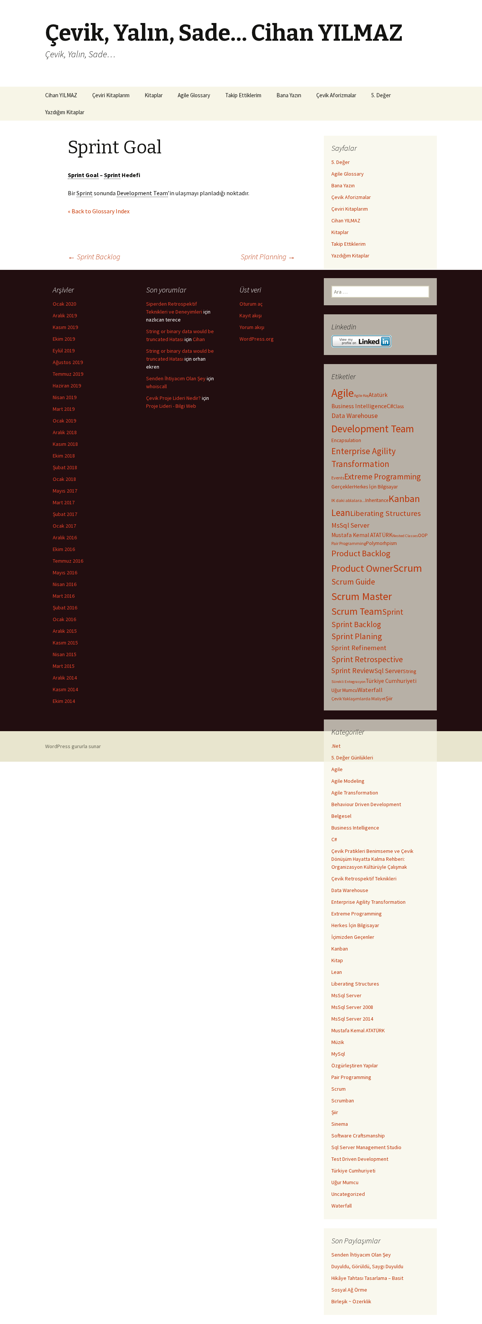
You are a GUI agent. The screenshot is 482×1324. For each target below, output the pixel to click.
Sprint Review (352, 670)
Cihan (199, 339)
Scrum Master (361, 596)
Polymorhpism (381, 543)
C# (390, 406)
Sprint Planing (356, 636)
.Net (335, 745)
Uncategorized (348, 1194)
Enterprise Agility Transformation (368, 901)
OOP (423, 535)
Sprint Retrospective (367, 659)
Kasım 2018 (65, 444)
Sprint (392, 612)
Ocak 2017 (64, 525)
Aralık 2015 (65, 631)
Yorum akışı (251, 327)
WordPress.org (256, 338)
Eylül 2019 (64, 350)
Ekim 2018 (64, 455)
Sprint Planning (268, 256)
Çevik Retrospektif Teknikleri (364, 878)
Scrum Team (356, 611)
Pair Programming (348, 543)
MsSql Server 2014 (352, 1018)
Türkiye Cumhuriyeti (391, 680)
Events (337, 478)
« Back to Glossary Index (99, 211)
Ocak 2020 (64, 303)
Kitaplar (154, 95)
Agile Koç (361, 395)
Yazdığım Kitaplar (64, 112)
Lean (340, 513)
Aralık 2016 (65, 537)
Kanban (404, 498)
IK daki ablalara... (348, 500)
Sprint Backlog (94, 256)
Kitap (337, 960)
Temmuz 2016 (68, 560)
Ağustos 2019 (68, 362)
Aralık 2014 (65, 677)
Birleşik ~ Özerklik (351, 1301)
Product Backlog (360, 553)
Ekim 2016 (64, 549)
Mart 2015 (64, 666)
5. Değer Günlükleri (352, 757)
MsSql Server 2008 (352, 1007)
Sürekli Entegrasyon (348, 681)
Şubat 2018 (65, 467)
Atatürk (378, 394)
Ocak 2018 (64, 479)
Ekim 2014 (64, 701)
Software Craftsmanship (358, 1135)
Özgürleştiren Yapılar (354, 1065)
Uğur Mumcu (344, 690)
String (409, 671)
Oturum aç (250, 303)
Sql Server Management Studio (366, 1147)
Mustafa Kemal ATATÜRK (361, 535)
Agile (342, 393)
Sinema (339, 1123)
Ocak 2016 (64, 619)
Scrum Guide (353, 582)
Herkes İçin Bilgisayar (376, 487)
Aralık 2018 (65, 432)
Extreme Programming (382, 476)
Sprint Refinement (358, 647)
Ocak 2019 (64, 420)
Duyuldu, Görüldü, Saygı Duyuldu (367, 1266)
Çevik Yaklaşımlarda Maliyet (358, 698)
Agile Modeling (348, 781)
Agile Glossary (194, 95)
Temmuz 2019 (68, 373)
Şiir (389, 698)
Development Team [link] (142, 193)
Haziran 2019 (67, 385)
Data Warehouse (354, 415)
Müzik (337, 1042)
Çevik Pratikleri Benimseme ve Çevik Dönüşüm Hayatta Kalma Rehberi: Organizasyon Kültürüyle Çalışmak (372, 859)
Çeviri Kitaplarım (111, 95)
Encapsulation (346, 440)
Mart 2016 (64, 595)
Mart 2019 (64, 409)
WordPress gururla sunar (73, 746)
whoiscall (156, 386)
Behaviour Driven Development (366, 804)
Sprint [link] (112, 175)
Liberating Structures (385, 513)
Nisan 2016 (64, 584)
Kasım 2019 (65, 327)
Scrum (407, 568)
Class (398, 406)
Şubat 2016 (65, 607)
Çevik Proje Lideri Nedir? (173, 398)
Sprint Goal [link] (83, 175)
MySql (338, 1053)
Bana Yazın (288, 95)
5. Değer (381, 95)
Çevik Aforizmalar (336, 95)
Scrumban (342, 1100)
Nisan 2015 (64, 654)
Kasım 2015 (65, 642)
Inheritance (377, 500)
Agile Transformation (354, 792)
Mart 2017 (64, 502)
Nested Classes (405, 535)
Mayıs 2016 (65, 572)
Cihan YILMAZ (61, 95)
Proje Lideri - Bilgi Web (171, 406)
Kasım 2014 (65, 689)
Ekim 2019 (64, 338)
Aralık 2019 (65, 315)
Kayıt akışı (250, 315)
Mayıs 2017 (65, 490)
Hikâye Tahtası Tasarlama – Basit (367, 1278)
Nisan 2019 (64, 397)
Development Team (372, 428)
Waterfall (370, 690)
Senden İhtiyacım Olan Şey (361, 1254)
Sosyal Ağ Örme (349, 1289)
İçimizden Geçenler (352, 937)
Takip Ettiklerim (243, 95)
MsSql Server (350, 525)
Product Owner (362, 568)
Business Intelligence (359, 406)
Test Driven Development (359, 1159)
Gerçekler (342, 486)
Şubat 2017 (65, 514)
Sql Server (388, 671)
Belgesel (341, 816)
